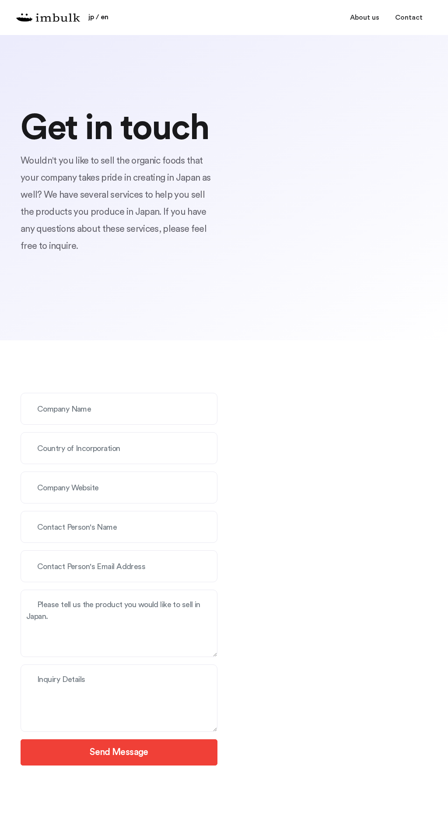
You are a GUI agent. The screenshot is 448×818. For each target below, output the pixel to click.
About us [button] (364, 17)
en (104, 17)
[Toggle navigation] (422, 11)
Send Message (119, 752)
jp (91, 17)
